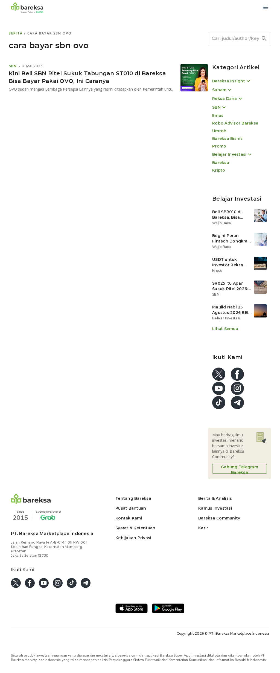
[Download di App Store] (131, 609)
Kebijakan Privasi (133, 537)
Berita (16, 33)
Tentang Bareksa (133, 498)
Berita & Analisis (215, 498)
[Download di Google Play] (168, 609)
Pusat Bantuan (130, 508)
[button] (31, 502)
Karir (203, 527)
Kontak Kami (128, 518)
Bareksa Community (219, 518)
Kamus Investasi (215, 508)
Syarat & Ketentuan (135, 527)
